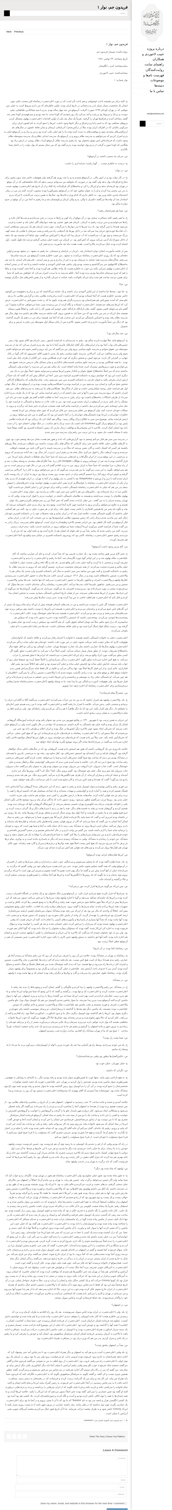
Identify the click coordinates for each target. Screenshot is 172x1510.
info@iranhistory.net (155, 114)
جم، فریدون (118, 1420)
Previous (19, 31)
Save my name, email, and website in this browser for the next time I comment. (82, 1503)
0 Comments (88, 1420)
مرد (96, 1420)
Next (8, 31)
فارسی (100, 1420)
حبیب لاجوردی (108, 1420)
